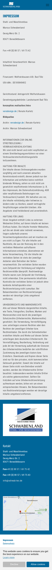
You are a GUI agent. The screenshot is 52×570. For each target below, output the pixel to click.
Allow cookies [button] (38, 564)
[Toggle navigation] (47, 5)
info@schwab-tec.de (12, 480)
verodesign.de (10, 111)
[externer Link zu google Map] (26, 513)
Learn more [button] (9, 557)
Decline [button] (14, 564)
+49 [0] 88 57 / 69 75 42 (18, 469)
